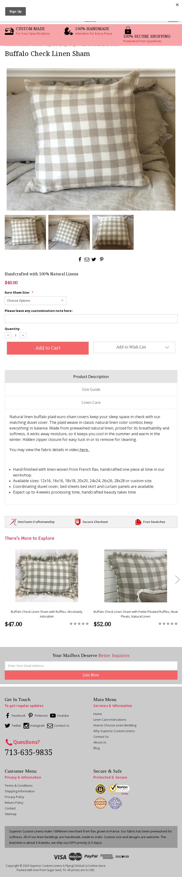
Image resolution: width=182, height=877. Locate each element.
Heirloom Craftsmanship (36, 522)
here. (84, 449)
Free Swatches (154, 522)
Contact (10, 808)
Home (97, 714)
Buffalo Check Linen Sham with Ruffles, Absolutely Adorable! (46, 614)
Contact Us (101, 736)
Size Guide (91, 389)
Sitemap (11, 814)
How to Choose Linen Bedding (114, 725)
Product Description (91, 376)
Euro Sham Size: (19, 292)
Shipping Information (20, 791)
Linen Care (91, 402)
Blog (96, 748)
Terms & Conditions (19, 785)
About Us (99, 742)
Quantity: (12, 329)
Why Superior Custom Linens (114, 731)
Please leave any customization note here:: (39, 311)
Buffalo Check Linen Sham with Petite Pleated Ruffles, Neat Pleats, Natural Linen (136, 614)
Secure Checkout (95, 522)
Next (177, 579)
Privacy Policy (14, 797)
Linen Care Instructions (109, 719)
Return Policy (14, 802)
